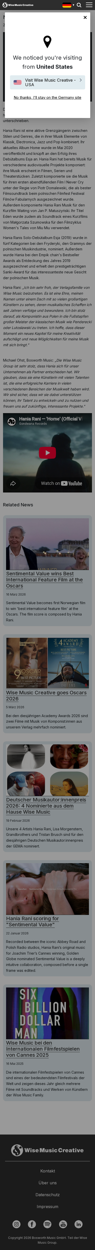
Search (79, 5)
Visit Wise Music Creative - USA (50, 82)
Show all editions (68, 6)
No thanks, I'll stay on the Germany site (85, 17)
